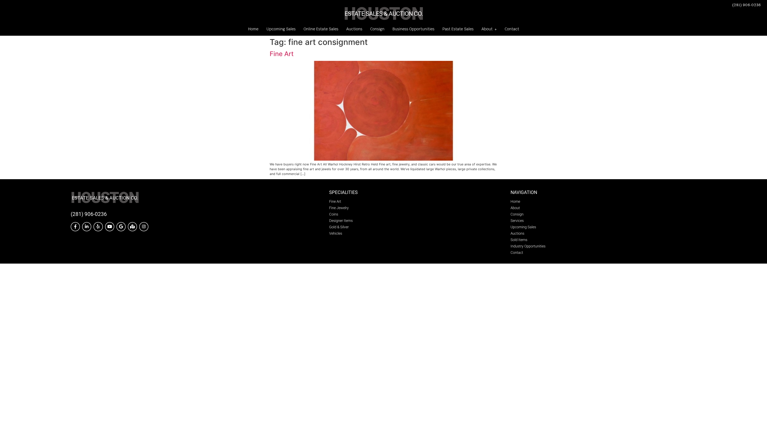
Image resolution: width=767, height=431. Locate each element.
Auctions (354, 29)
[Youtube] (109, 226)
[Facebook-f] (75, 226)
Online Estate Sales (321, 29)
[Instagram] (143, 226)
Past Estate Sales (458, 29)
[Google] (121, 226)
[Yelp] (98, 226)
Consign (377, 29)
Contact (512, 29)
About (487, 29)
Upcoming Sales (281, 29)
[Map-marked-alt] (132, 226)
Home (253, 29)
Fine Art (282, 54)
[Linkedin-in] (86, 226)
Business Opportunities (413, 29)
